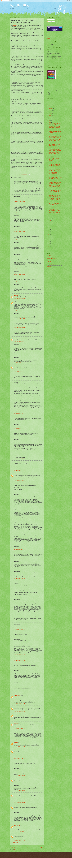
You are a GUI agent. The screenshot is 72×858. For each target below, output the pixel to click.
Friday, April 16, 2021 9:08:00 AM (19, 354)
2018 (49, 226)
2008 (49, 243)
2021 (49, 106)
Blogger (41, 855)
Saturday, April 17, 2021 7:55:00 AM (19, 746)
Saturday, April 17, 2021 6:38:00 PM (19, 790)
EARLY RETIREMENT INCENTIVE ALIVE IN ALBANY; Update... (54, 194)
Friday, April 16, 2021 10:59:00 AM (19, 480)
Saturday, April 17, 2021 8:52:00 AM (19, 758)
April (50, 122)
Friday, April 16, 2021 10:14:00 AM (19, 413)
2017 (49, 227)
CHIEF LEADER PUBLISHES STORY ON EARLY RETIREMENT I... (55, 186)
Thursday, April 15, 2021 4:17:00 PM (19, 239)
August (50, 115)
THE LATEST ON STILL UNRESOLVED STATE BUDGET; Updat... (55, 204)
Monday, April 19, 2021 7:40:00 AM (19, 831)
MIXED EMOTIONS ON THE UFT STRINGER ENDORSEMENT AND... (55, 150)
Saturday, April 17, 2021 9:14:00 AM (19, 775)
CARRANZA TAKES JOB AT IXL (54, 212)
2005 (49, 248)
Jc (14, 301)
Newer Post (12, 847)
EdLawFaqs (50, 85)
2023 (49, 103)
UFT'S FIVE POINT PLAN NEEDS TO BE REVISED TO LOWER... (55, 142)
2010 (49, 239)
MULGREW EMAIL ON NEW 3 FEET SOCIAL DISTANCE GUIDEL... (55, 183)
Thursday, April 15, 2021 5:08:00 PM (19, 274)
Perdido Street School (50, 264)
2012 (49, 236)
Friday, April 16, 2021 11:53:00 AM (19, 567)
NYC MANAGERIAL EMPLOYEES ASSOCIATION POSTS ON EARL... (55, 181)
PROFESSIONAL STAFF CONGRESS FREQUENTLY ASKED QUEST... (55, 127)
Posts (49, 19)
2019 (49, 224)
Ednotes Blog (49, 255)
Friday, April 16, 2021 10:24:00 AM (19, 436)
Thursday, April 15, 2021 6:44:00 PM (19, 318)
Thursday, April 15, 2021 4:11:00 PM (19, 212)
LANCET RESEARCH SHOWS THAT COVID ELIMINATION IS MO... (55, 124)
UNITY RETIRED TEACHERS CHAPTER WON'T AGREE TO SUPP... (55, 210)
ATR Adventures (49, 260)
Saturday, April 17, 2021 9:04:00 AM (19, 764)
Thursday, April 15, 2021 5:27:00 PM (19, 281)
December (50, 108)
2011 (49, 238)
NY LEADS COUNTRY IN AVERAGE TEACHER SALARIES (55, 132)
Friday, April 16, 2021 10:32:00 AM (19, 458)
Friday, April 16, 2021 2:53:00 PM (19, 678)
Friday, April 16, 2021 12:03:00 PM (19, 595)
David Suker (16, 366)
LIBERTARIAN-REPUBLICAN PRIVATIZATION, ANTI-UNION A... (55, 168)
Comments (50, 21)
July (49, 117)
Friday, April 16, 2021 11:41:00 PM (19, 728)
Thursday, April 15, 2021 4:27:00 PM (19, 250)
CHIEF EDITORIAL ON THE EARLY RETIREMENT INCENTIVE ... (55, 153)
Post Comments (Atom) (18, 849)
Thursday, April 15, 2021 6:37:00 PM (19, 310)
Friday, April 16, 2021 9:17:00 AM (19, 362)
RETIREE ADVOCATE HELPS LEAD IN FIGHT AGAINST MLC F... (55, 178)
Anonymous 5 (16, 295)
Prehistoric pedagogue (17, 695)
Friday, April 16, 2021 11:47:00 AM (19, 558)
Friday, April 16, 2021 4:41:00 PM (19, 703)
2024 (49, 101)
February (50, 218)
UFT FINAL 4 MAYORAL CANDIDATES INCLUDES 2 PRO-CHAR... (55, 207)
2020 (49, 222)
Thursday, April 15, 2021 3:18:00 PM (19, 192)
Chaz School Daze (49, 261)
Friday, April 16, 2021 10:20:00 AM (19, 428)
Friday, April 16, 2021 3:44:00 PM (19, 691)
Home (27, 847)
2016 (49, 229)
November (50, 110)
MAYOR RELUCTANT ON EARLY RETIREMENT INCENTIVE (54, 170)
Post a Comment (15, 842)
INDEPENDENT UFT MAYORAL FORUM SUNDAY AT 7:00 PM (54, 162)
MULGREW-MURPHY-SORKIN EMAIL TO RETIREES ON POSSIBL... (55, 129)
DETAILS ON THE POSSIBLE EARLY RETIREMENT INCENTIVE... (55, 140)
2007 (49, 245)
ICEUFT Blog (19, 5)
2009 (49, 241)
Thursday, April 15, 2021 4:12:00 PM (19, 222)
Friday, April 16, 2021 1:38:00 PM (19, 635)
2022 (49, 105)
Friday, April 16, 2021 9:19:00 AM (19, 371)
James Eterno (16, 707)
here (53, 53)
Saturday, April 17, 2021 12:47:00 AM (20, 739)
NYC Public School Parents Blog (52, 258)
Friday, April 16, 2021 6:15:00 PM (19, 711)
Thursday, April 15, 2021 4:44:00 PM (19, 268)
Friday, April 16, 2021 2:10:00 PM (19, 660)
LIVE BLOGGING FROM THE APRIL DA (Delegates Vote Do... (55, 173)
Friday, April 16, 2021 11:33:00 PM (19, 719)
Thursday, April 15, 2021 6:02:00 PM (19, 298)
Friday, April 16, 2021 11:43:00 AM (19, 543)
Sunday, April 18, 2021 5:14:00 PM (19, 809)
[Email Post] (29, 174)
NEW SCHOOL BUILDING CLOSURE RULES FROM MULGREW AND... (55, 188)
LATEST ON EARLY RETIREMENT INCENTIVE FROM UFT (54, 148)
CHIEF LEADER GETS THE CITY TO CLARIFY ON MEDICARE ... (55, 135)
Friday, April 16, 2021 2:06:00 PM (19, 654)
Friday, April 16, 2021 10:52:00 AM (19, 470)
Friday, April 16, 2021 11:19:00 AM (19, 491)
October (50, 111)
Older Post (42, 847)
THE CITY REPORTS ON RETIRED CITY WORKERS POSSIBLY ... (54, 145)
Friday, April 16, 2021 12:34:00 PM (19, 620)
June (49, 118)
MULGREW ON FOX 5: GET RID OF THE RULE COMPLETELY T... (55, 191)
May (49, 120)
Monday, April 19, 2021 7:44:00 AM (19, 840)
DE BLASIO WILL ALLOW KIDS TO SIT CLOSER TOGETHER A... (55, 201)
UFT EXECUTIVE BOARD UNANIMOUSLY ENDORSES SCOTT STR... (54, 155)
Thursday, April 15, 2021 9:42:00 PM (19, 334)
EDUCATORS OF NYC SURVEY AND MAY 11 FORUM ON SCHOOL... (55, 137)
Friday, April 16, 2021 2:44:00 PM (19, 667)
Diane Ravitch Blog (50, 257)
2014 (49, 233)
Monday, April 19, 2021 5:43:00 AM (19, 821)
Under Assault (49, 266)
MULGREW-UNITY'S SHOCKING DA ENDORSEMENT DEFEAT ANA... (55, 165)
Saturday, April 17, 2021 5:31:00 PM (19, 782)
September (50, 113)
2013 (49, 234)
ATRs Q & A (49, 36)
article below (15, 25)
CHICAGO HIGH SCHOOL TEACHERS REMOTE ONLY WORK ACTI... (55, 175)
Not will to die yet (17, 338)
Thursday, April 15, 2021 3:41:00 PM (19, 201)
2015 (49, 231)
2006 (49, 246)
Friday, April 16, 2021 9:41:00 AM (19, 378)
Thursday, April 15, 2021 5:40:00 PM (19, 291)
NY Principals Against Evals (51, 263)
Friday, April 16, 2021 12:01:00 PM (19, 578)
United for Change (49, 38)
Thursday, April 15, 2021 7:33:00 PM (19, 327)
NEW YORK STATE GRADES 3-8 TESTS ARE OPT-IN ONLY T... (54, 199)
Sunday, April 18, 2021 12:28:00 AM (19, 802)
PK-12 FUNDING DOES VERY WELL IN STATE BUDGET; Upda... (55, 196)
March (50, 217)
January (50, 220)
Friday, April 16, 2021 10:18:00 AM (19, 421)
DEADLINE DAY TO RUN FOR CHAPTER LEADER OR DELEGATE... (54, 159)
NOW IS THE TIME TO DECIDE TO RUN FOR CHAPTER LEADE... (54, 214)
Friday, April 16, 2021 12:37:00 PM (19, 629)
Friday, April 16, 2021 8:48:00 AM (19, 341)
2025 (49, 100)
